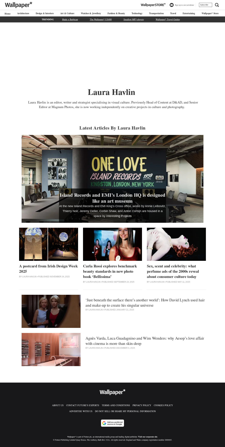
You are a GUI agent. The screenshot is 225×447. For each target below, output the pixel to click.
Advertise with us (80, 411)
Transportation (156, 13)
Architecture (23, 13)
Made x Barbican (70, 19)
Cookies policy (163, 405)
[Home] (7, 13)
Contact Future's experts (82, 405)
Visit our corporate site (147, 436)
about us (58, 405)
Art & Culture (67, 13)
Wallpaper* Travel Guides (168, 19)
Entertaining (189, 13)
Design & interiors (45, 13)
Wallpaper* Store (210, 13)
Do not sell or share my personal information (125, 411)
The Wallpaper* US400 (101, 19)
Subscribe (204, 5)
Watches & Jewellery (91, 13)
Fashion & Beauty (116, 13)
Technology (137, 13)
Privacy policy (142, 405)
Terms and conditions (116, 405)
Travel (173, 13)
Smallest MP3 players (134, 19)
